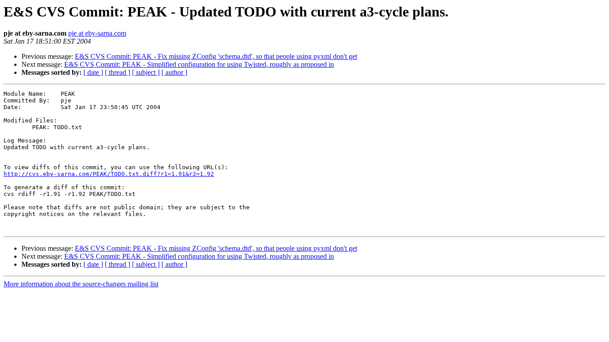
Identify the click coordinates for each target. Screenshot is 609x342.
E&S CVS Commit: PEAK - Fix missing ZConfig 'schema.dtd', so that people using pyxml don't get (216, 56)
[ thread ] (117, 72)
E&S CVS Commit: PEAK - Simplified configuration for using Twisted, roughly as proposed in (199, 64)
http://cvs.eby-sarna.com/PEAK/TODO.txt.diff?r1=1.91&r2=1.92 (109, 174)
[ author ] (174, 72)
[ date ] (93, 72)
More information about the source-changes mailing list (81, 284)
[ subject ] (146, 72)
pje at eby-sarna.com (97, 33)
